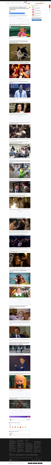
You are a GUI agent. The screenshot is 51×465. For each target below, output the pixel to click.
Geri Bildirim (13, 457)
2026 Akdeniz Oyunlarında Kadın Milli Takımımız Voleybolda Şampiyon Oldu (36, 8)
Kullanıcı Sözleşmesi (26, 457)
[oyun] (40, 3)
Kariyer (23, 457)
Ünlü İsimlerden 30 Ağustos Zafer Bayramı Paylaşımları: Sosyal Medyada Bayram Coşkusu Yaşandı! (20, 450)
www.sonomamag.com (11, 78)
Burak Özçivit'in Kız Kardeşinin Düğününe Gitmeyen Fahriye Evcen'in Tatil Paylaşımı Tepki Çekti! (36, 10)
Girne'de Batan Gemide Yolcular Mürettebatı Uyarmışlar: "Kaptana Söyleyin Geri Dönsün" (36, 13)
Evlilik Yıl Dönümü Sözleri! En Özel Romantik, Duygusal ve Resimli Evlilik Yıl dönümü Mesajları (29, 444)
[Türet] (35, 3)
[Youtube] (39, 457)
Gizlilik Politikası (15, 457)
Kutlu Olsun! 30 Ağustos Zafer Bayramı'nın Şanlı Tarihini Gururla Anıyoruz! (20, 442)
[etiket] (29, 7)
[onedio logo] (25, 2)
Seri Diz (29, 3)
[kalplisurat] (42, 3)
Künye (31, 457)
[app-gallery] (40, 460)
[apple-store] (33, 460)
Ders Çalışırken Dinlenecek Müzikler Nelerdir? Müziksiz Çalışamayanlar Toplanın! (37, 446)
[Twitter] (38, 457)
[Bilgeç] (36, 3)
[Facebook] (37, 457)
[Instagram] (36, 457)
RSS (32, 457)
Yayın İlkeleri (29, 457)
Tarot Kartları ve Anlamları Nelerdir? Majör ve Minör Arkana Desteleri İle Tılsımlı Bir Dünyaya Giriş (37, 442)
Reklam (20, 457)
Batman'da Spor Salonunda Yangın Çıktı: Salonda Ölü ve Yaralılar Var (36, 15)
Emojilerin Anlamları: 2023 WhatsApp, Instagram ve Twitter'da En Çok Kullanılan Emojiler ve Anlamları (29, 449)
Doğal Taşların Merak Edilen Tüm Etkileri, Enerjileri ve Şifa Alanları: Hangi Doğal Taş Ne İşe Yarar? (29, 447)
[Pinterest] (41, 457)
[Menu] (7, 2)
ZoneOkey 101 (26, 3)
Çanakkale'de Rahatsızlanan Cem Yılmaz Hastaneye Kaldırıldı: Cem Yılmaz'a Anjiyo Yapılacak (21, 446)
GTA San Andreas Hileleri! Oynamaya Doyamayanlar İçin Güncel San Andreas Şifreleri (37, 451)
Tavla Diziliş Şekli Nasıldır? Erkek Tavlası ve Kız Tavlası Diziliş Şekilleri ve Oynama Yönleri (29, 452)
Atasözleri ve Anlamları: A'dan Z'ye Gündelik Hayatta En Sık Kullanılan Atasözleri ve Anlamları (28, 450)
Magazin (33, 9)
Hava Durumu (26, 441)
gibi (18, 139)
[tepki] (10, 427)
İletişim (22, 457)
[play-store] (36, 460)
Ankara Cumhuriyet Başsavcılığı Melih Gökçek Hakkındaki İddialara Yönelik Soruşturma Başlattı (20, 444)
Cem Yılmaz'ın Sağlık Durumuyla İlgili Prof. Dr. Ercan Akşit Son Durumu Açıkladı (20, 448)
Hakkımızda (10, 457)
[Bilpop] (37, 3)
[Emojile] (38, 3)
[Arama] (40, 2)
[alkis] (41, 3)
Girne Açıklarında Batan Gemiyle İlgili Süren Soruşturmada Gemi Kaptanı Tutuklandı (12, 449)
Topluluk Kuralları (18, 457)
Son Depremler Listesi (27, 442)
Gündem (33, 14)
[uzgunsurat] (43, 3)
